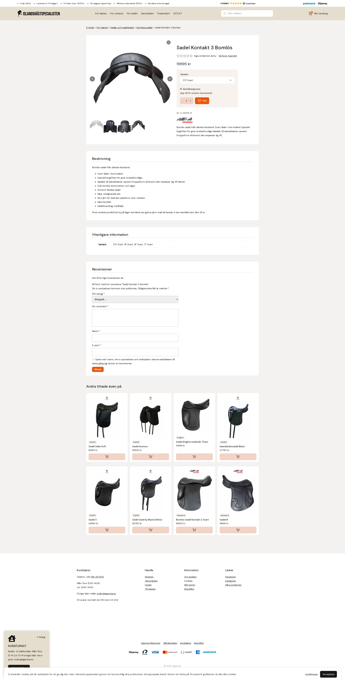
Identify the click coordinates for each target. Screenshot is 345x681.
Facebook (230, 576)
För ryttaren (116, 13)
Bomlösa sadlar (145, 27)
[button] (169, 78)
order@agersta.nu (106, 593)
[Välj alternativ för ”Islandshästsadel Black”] (238, 456)
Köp (204, 100)
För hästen (101, 13)
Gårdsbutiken (170, 643)
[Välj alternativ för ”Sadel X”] (107, 530)
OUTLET (177, 13)
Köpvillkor (189, 589)
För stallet (132, 13)
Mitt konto (189, 585)
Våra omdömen (233, 585)
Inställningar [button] (311, 674)
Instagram (230, 580)
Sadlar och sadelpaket (122, 27)
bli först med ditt (228, 55)
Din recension (100, 306)
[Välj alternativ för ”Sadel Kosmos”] (150, 456)
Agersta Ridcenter (151, 643)
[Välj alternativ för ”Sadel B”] (238, 530)
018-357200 (97, 576)
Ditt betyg (98, 293)
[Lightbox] (169, 42)
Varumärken (147, 13)
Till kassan (150, 589)
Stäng (42, 637)
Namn (96, 331)
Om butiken (190, 576)
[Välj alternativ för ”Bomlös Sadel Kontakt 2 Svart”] (194, 530)
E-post (96, 345)
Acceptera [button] (328, 674)
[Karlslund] (185, 120)
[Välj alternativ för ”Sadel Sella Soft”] (107, 456)
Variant (184, 74)
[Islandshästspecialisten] (38, 13)
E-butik (90, 27)
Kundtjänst (185, 643)
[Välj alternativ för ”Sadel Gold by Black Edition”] (150, 530)
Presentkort (163, 13)
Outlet (148, 585)
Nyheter (149, 576)
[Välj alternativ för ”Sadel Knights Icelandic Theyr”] (194, 456)
